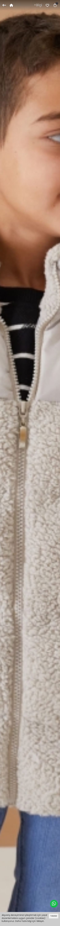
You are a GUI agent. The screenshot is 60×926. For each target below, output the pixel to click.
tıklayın (40, 921)
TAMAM (53, 916)
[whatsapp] (54, 903)
